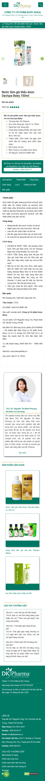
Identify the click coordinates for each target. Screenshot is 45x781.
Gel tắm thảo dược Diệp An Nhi (19, 593)
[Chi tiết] (22, 453)
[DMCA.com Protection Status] (31, 773)
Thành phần (21, 180)
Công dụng (34, 180)
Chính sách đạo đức (10, 759)
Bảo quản (6, 190)
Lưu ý (17, 185)
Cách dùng (6, 185)
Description (7, 180)
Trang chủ (8, 24)
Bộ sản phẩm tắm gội (23, 24)
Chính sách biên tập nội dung (14, 763)
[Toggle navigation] (5, 4)
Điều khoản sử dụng (10, 755)
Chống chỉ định (30, 185)
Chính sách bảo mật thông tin (14, 766)
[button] (42, 58)
